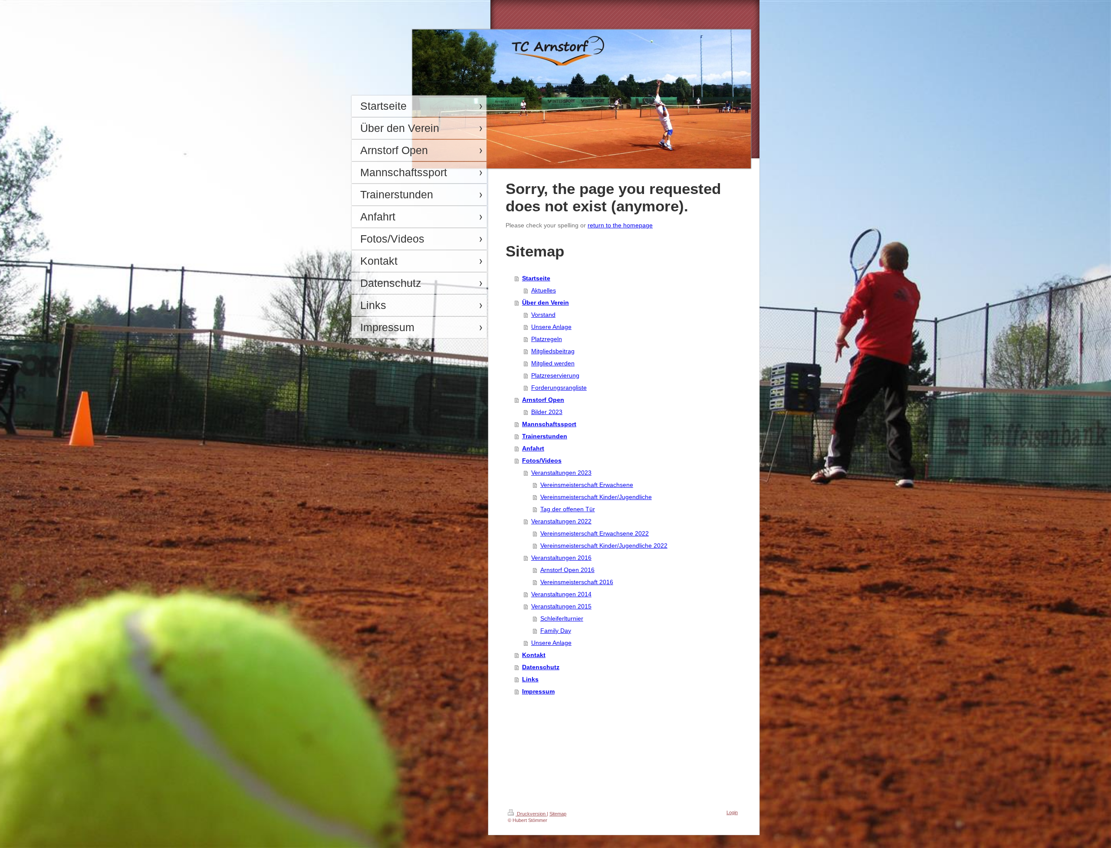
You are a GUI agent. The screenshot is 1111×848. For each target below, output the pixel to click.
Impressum (538, 691)
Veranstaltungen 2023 (561, 472)
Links (530, 679)
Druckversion (531, 813)
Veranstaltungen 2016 (561, 557)
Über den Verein (545, 302)
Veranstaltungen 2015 (561, 606)
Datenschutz (540, 667)
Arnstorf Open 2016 (567, 569)
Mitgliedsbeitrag (553, 351)
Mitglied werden (553, 363)
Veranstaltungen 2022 (561, 521)
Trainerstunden (544, 436)
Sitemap (557, 813)
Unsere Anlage (551, 326)
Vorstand (543, 314)
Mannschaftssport (549, 424)
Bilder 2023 (546, 411)
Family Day (555, 630)
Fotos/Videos (542, 460)
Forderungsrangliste (559, 387)
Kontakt (534, 654)
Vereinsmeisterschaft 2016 (576, 581)
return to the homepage (620, 225)
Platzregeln (546, 338)
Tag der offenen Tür (567, 509)
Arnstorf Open (543, 399)
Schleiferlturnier (561, 618)
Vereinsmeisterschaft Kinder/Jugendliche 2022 (603, 545)
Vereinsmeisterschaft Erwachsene (586, 484)
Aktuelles (543, 290)
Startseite (536, 278)
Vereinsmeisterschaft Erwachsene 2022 (594, 533)
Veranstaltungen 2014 (561, 594)
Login (732, 812)
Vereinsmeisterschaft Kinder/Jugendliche (596, 496)
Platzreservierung (555, 375)
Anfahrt (533, 448)
